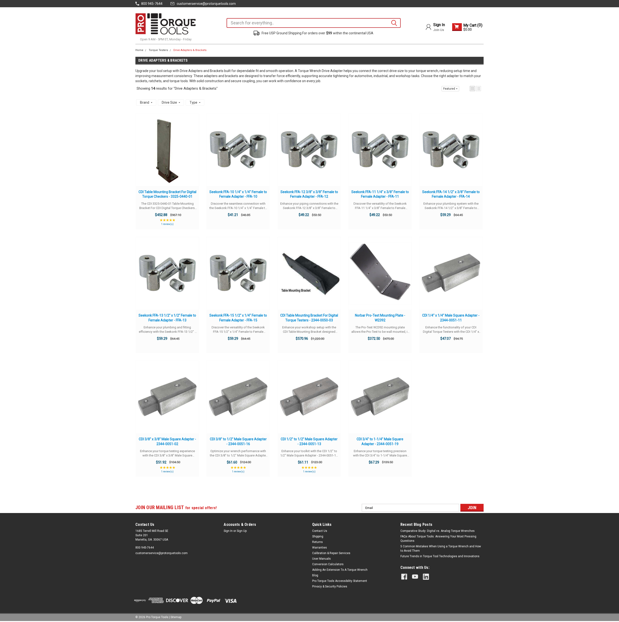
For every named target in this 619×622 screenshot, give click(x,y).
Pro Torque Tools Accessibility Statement (339, 581)
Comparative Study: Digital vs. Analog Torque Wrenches (437, 531)
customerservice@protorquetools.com (206, 4)
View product (167, 154)
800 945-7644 (144, 547)
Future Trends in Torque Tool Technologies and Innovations (439, 556)
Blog (315, 575)
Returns (317, 542)
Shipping (317, 536)
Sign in (228, 531)
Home (139, 50)
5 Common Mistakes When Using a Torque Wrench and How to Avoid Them (440, 548)
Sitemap (175, 617)
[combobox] (314, 23)
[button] (472, 88)
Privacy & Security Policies (329, 586)
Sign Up (242, 531)
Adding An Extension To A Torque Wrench (340, 569)
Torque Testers (158, 50)
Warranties (319, 547)
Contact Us (319, 531)
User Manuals (321, 558)
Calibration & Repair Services (331, 553)
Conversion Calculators (328, 564)
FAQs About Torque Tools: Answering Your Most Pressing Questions (438, 538)
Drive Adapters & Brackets (189, 50)
